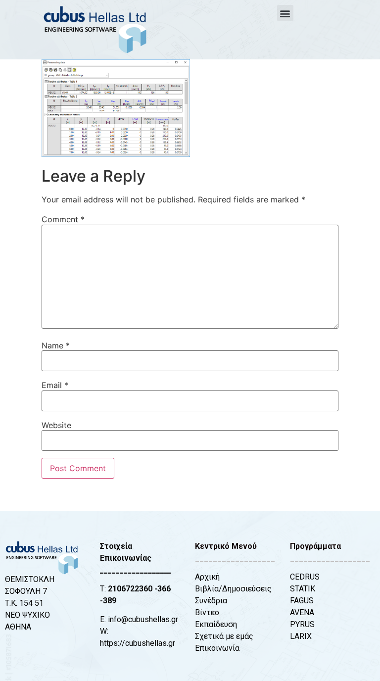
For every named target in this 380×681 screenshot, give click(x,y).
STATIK (302, 588)
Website (56, 425)
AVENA (302, 612)
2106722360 (130, 588)
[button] (285, 13)
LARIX (301, 636)
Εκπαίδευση (216, 624)
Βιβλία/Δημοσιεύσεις (233, 588)
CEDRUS (305, 577)
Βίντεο (207, 612)
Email (55, 385)
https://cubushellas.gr (137, 643)
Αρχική (207, 577)
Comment (63, 219)
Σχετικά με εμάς (224, 636)
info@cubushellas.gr (143, 619)
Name (56, 345)
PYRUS (302, 624)
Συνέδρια (211, 600)
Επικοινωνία (217, 648)
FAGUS (302, 600)
